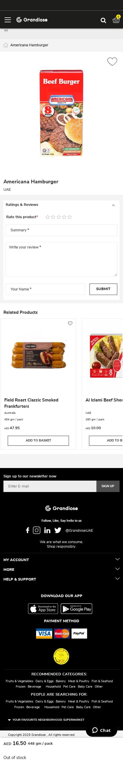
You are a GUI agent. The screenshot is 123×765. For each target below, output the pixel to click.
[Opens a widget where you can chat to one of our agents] (101, 731)
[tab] (61, 205)
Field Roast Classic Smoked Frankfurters (31, 403)
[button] (112, 62)
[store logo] (32, 19)
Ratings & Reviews (22, 205)
